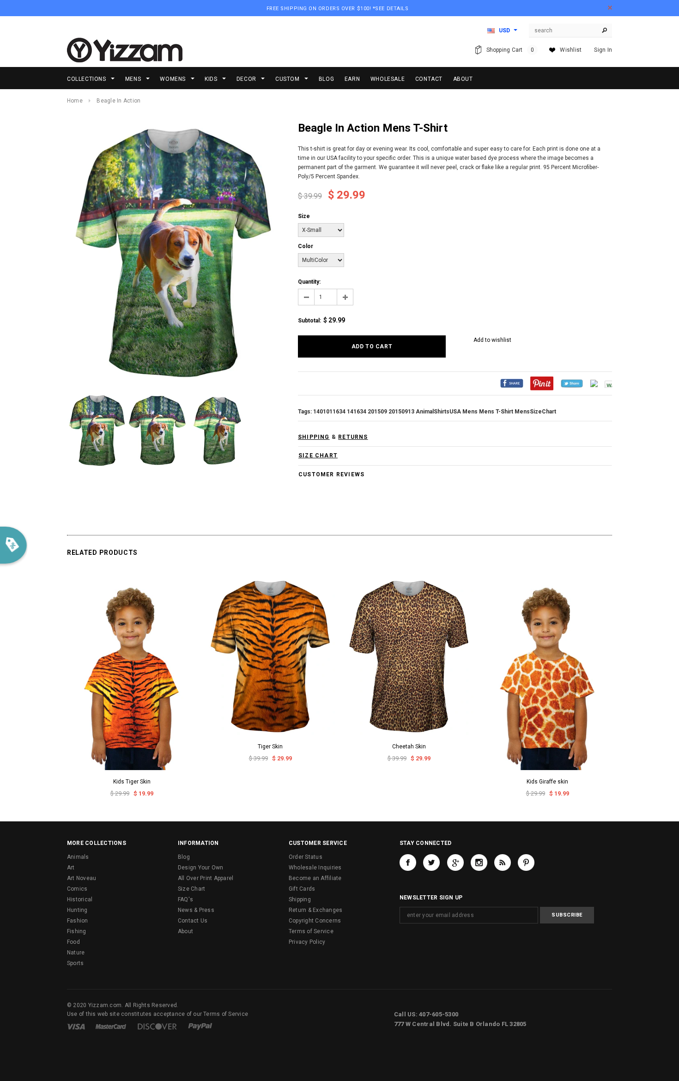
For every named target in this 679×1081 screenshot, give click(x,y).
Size (304, 216)
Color (305, 246)
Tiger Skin (270, 746)
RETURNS (353, 437)
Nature (76, 952)
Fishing (76, 931)
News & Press (196, 910)
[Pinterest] (541, 383)
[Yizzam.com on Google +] (455, 862)
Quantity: (309, 282)
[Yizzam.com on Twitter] (431, 862)
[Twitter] (571, 383)
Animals (78, 857)
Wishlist (571, 50)
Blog (184, 857)
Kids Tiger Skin (132, 781)
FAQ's (185, 899)
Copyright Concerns (315, 920)
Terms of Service (311, 931)
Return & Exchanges (315, 910)
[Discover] (157, 1026)
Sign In (603, 50)
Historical (79, 899)
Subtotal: (309, 320)
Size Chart (191, 889)
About (185, 931)
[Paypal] (200, 1026)
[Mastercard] (111, 1026)
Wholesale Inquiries (315, 867)
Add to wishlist (492, 340)
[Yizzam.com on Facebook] (408, 862)
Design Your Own (201, 867)
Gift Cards (302, 889)
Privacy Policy (307, 942)
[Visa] (76, 1026)
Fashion (77, 920)
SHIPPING (314, 437)
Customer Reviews (331, 474)
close (610, 8)
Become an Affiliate (315, 878)
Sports (75, 963)
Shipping (300, 899)
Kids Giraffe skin (547, 781)
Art (71, 867)
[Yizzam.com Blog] (502, 862)
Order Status (305, 857)
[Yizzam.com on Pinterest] (526, 862)
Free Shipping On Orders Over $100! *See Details (338, 9)
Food (73, 942)
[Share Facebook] (511, 383)
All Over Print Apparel (205, 878)
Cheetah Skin (409, 746)
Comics (77, 889)
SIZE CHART (318, 455)
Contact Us (192, 920)
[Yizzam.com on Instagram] (479, 862)
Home (75, 100)
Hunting (77, 910)
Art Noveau (81, 878)
